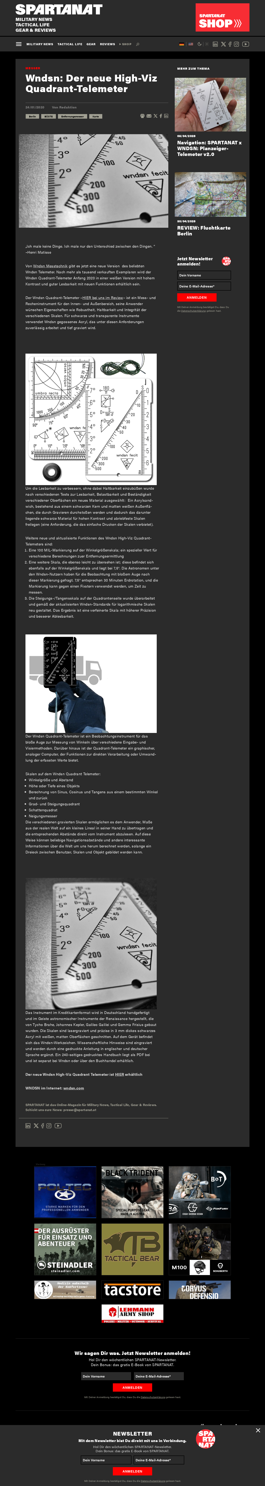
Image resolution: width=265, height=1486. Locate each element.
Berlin (32, 116)
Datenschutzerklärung (153, 1481)
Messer (32, 68)
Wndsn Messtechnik (50, 265)
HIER (119, 1074)
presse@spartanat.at (79, 1109)
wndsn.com (73, 1087)
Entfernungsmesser (72, 116)
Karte (96, 116)
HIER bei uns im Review (102, 297)
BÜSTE (49, 116)
